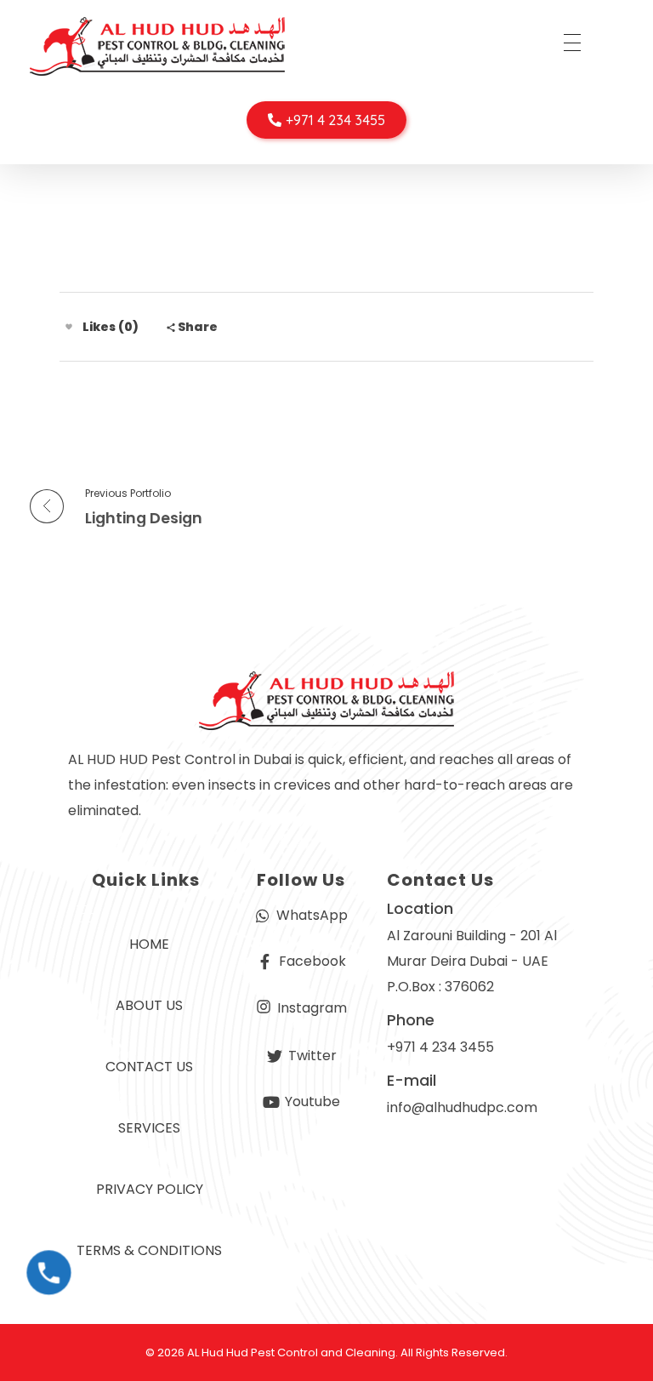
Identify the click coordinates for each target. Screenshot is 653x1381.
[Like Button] (69, 327)
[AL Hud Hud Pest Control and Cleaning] (157, 46)
